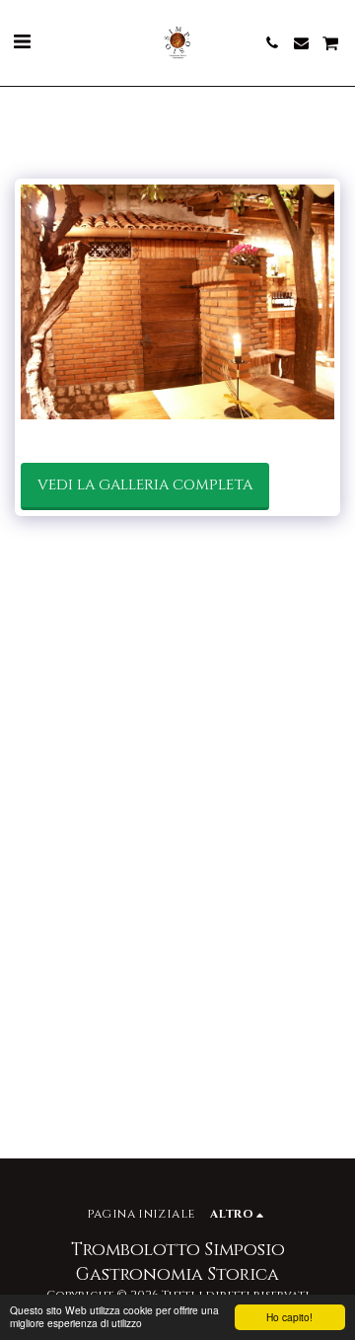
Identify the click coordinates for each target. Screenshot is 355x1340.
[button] (21, 42)
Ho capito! (289, 1316)
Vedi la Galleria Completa (144, 485)
